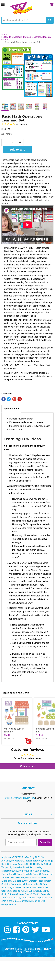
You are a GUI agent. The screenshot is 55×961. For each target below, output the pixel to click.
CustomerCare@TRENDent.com (20, 798)
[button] (8, 124)
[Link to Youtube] (46, 932)
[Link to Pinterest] (26, 932)
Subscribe (45, 842)
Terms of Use (31, 951)
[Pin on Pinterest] (19, 399)
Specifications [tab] (11, 408)
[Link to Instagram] (8, 932)
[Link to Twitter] (36, 932)
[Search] (49, 20)
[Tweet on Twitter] (9, 399)
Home (4, 34)
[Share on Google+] (14, 399)
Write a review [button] (27, 766)
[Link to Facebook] (17, 932)
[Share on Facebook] (3, 399)
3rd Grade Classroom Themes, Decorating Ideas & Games (26, 38)
